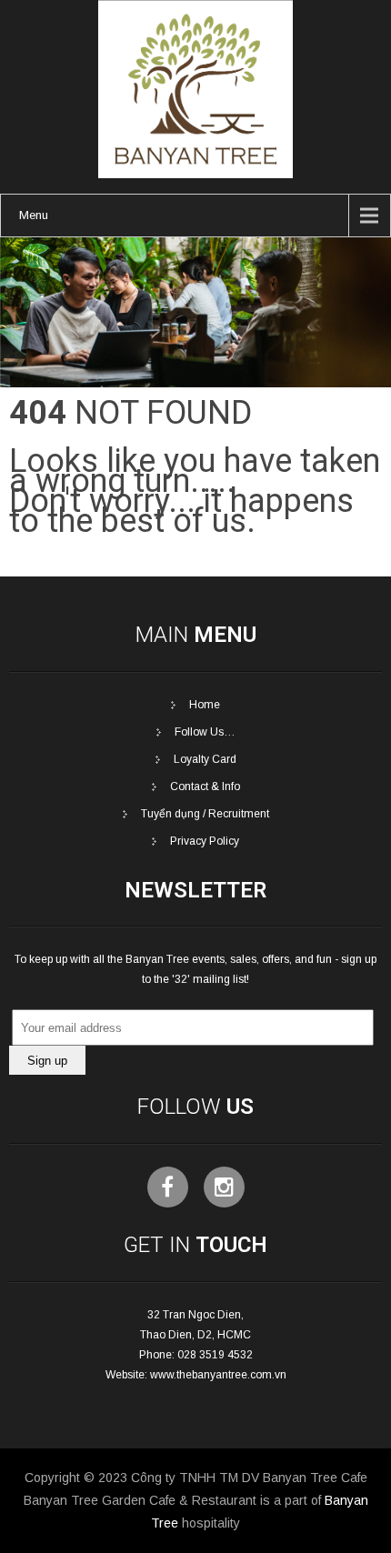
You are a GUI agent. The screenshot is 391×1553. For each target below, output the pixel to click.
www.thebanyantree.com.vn (218, 1374)
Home (204, 704)
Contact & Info (205, 786)
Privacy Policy (204, 841)
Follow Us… (205, 732)
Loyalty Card (205, 759)
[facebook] (167, 1187)
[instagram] (224, 1187)
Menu (33, 215)
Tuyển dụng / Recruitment (205, 813)
